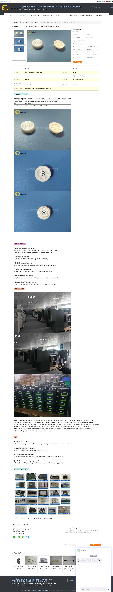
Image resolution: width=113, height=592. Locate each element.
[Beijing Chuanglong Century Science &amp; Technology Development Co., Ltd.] (9, 7)
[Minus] (109, 550)
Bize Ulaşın (73, 15)
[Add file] (78, 589)
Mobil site (20, 590)
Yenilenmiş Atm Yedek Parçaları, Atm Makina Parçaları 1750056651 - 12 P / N (69, 570)
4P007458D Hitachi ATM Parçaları (31, 567)
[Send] (108, 589)
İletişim (96, 544)
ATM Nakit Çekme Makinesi (18, 567)
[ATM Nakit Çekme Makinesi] (18, 560)
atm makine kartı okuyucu (36, 518)
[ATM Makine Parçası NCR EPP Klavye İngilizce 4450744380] (44, 560)
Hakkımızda (35, 15)
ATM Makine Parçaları (31, 22)
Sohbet (79, 62)
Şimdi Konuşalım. (100, 1)
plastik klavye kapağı (48, 518)
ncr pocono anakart (25, 518)
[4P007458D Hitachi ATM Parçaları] (31, 560)
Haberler (98, 15)
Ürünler (22, 15)
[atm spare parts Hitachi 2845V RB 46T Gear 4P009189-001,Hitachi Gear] (19, 33)
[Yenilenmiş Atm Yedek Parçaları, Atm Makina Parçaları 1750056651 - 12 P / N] (69, 560)
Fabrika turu (48, 15)
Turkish (110, 1)
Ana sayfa (16, 22)
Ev (10, 15)
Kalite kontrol (60, 15)
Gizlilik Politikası (26, 590)
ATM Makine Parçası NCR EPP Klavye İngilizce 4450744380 (44, 569)
